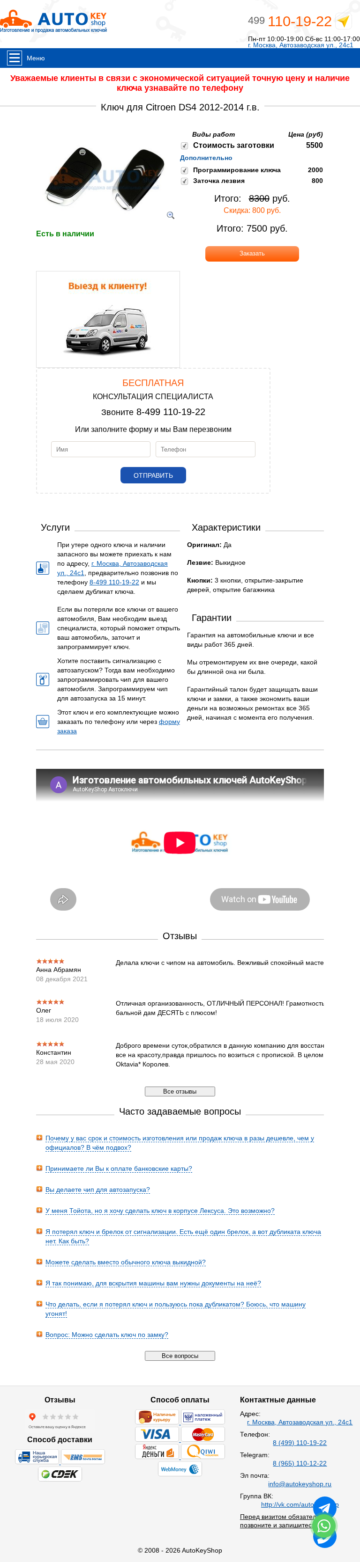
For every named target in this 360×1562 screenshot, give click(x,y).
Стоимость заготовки (233, 145)
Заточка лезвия (219, 180)
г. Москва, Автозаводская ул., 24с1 (300, 45)
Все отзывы (179, 1091)
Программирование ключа (237, 170)
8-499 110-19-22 (170, 412)
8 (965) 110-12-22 (300, 1463)
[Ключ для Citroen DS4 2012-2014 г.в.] (104, 224)
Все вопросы (180, 1355)
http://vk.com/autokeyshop (300, 1504)
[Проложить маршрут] (343, 23)
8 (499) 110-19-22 (300, 1442)
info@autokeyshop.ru (299, 1484)
